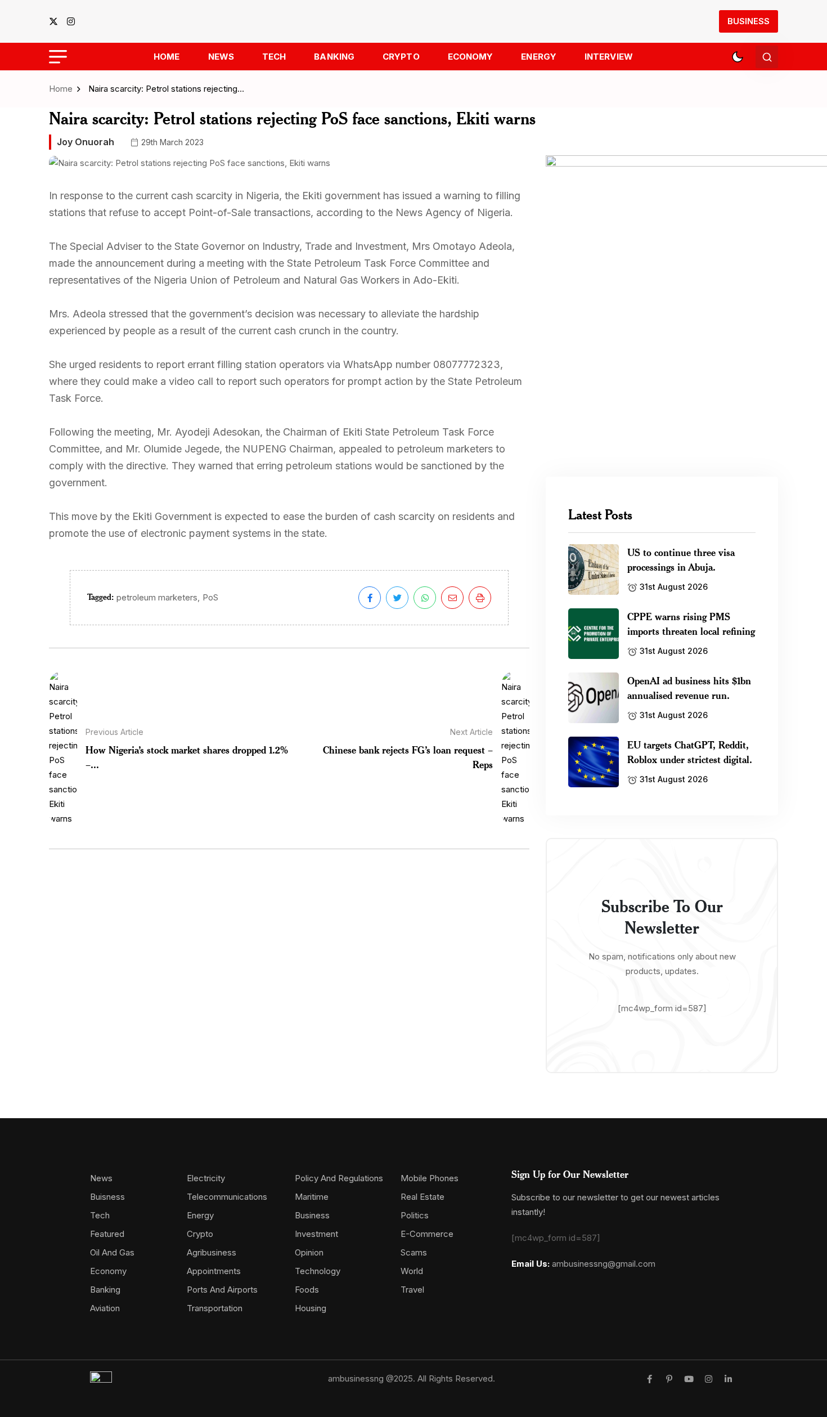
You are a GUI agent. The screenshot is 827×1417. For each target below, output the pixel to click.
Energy (538, 56)
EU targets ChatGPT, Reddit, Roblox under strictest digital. (689, 751)
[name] (57, 21)
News (221, 56)
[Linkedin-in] (728, 1379)
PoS (210, 597)
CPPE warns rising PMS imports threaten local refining (691, 623)
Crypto (401, 56)
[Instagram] (708, 1379)
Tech (274, 56)
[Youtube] (689, 1379)
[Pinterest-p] (669, 1379)
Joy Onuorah (85, 141)
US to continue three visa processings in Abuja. (681, 559)
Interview (609, 56)
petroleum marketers (156, 597)
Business (748, 21)
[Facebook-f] (649, 1379)
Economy (470, 56)
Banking (334, 56)
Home (166, 56)
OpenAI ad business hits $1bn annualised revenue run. (689, 687)
